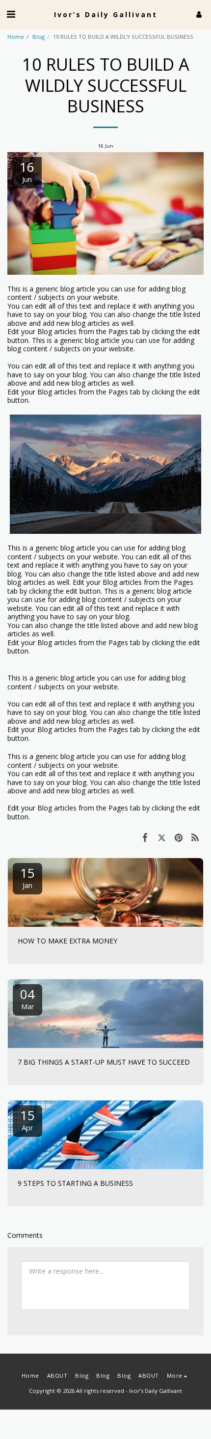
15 (27, 877)
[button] (10, 14)
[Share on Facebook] (144, 837)
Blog (38, 36)
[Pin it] (178, 837)
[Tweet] (161, 837)
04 (27, 998)
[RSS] (195, 837)
